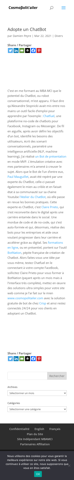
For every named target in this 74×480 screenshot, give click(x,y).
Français (54, 429)
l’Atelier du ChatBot (33, 197)
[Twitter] (10, 50)
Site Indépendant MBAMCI (34, 439)
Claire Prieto (49, 207)
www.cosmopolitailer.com (25, 298)
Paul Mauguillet (17, 177)
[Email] (21, 50)
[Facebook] (33, 50)
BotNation (14, 253)
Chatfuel (48, 116)
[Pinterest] (39, 50)
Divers (59, 36)
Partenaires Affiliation (35, 444)
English (39, 429)
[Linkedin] (16, 50)
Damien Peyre (22, 36)
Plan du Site (35, 434)
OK (38, 474)
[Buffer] (27, 50)
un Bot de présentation (50, 156)
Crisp (42, 303)
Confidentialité (19, 429)
